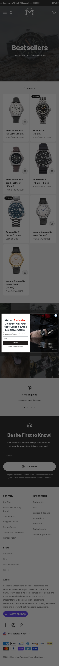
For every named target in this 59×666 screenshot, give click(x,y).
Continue (15, 343)
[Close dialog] (55, 315)
